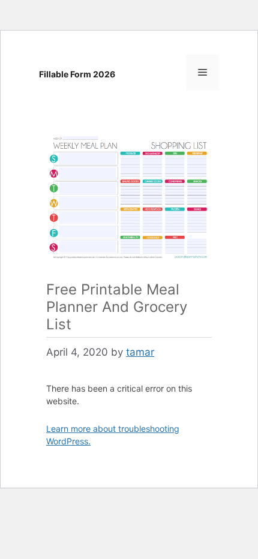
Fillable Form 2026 (77, 74)
